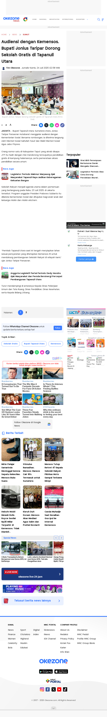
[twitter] (53, 689)
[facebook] (48, 689)
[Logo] (25, 19)
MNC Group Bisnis (86, 643)
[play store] (46, 671)
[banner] (32, 588)
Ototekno (25, 635)
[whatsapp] (52, 125)
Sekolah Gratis (11, 344)
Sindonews (49, 630)
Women (12, 639)
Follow (57, 328)
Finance (11, 635)
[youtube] (59, 689)
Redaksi (64, 635)
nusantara (80, 19)
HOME (4, 35)
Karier (63, 648)
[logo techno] (11, 19)
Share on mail (57, 125)
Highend (24, 639)
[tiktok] (65, 689)
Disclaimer (82, 630)
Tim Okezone (13, 68)
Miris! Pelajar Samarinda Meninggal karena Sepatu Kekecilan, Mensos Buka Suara (10, 472)
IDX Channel (50, 639)
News (11, 630)
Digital (36, 630)
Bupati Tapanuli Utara (34, 344)
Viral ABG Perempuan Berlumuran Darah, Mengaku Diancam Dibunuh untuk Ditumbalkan (90, 164)
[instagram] (42, 689)
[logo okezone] (53, 661)
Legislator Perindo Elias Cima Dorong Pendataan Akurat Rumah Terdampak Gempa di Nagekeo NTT (92, 175)
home (34, 19)
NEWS (14, 35)
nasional (42, 19)
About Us (64, 630)
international (67, 19)
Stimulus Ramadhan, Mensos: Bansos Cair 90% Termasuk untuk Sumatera (31, 472)
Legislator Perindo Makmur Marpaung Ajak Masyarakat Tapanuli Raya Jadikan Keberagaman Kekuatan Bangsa (36, 177)
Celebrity (12, 643)
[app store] (61, 671)
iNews (47, 635)
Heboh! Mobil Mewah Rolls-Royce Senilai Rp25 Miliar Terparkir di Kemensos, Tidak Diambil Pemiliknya (10, 522)
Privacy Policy (67, 639)
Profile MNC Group (86, 639)
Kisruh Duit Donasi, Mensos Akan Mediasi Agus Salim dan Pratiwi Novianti (31, 518)
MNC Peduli (82, 635)
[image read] (4, 176)
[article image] (72, 163)
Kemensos (56, 344)
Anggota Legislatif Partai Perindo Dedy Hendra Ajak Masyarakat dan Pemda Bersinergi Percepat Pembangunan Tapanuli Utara (36, 276)
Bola (10, 648)
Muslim (23, 643)
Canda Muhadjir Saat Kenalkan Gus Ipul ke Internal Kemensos (53, 518)
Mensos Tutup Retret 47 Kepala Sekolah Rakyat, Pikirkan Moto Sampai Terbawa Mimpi (54, 472)
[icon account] (3, 68)
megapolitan (54, 19)
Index (36, 635)
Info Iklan (64, 652)
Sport (23, 630)
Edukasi (24, 648)
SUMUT (26, 35)
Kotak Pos (65, 643)
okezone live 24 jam (30, 576)
